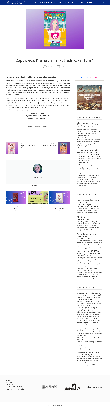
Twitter (37, 126)
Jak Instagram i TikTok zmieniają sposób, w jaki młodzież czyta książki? (89, 253)
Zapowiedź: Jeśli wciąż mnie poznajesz (49, 146)
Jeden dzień (82, 162)
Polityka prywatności (15, 389)
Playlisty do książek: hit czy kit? (88, 338)
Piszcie (75, 2)
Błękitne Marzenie (86, 123)
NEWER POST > (52, 143)
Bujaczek (49, 66)
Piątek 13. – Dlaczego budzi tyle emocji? (87, 269)
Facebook (30, 126)
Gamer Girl (82, 173)
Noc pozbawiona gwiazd (88, 150)
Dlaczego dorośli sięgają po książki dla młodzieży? (89, 294)
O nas (8, 380)
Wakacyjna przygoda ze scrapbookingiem (88, 353)
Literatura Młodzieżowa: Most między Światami (89, 321)
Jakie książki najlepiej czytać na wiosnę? (87, 308)
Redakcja (9, 384)
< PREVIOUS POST (23, 143)
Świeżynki (44, 2)
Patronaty (86, 2)
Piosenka (81, 137)
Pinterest (44, 126)
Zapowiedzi (58, 56)
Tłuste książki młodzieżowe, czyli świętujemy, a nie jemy (88, 219)
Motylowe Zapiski (60, 2)
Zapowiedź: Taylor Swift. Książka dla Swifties (27, 146)
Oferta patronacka (14, 387)
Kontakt (9, 382)
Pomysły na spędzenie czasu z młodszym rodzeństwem (87, 236)
